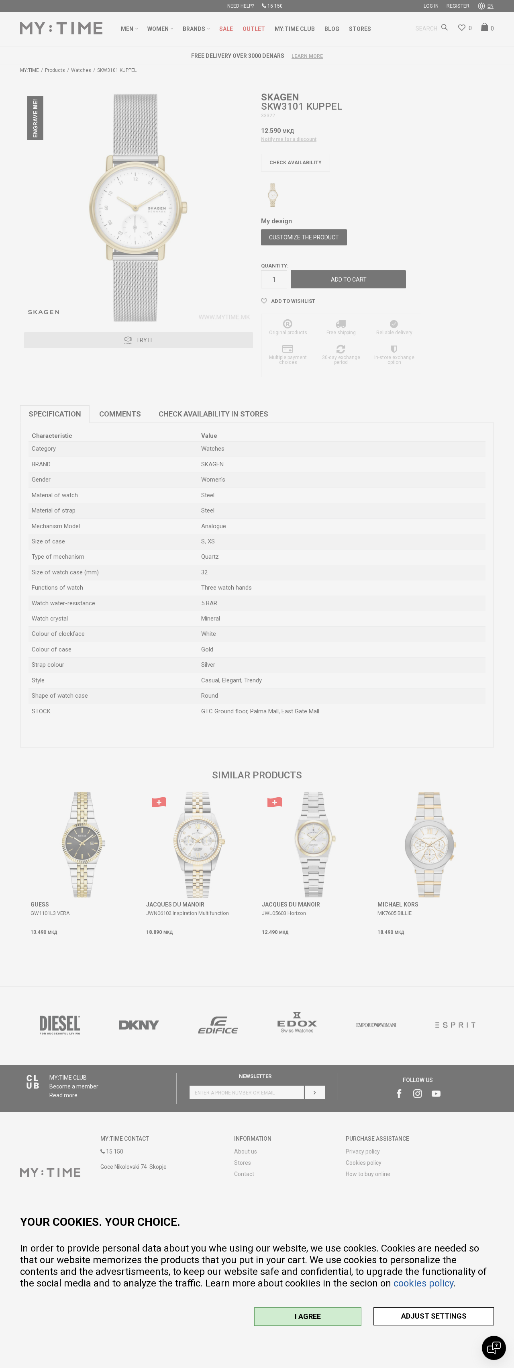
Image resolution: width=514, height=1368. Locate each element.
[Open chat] (494, 1348)
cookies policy (423, 1283)
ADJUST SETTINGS (434, 1316)
